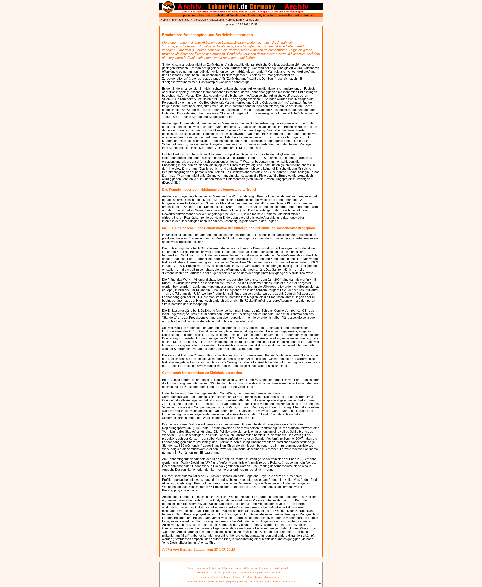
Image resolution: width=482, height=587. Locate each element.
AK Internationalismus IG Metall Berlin (203, 581)
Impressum (202, 568)
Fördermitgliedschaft (246, 568)
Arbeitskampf (217, 19)
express (231, 581)
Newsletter (267, 568)
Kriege (238, 577)
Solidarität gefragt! (269, 572)
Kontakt (228, 568)
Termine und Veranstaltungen (215, 577)
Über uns (216, 568)
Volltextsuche (282, 568)
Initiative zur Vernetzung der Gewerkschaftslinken (267, 581)
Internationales (180, 19)
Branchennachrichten (209, 572)
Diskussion (230, 572)
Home (164, 19)
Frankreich (199, 19)
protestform (235, 19)
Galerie (249, 577)
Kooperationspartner (267, 577)
